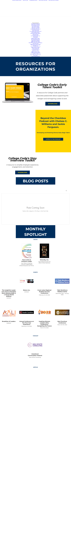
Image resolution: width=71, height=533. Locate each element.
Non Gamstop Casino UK (35, 39)
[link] (26, 257)
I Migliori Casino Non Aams (35, 52)
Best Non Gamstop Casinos (35, 32)
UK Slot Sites (35, 37)
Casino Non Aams (35, 34)
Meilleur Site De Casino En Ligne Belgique (35, 42)
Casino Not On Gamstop (35, 26)
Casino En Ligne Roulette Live (35, 46)
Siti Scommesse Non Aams (35, 25)
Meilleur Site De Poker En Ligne (35, 44)
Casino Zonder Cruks (35, 30)
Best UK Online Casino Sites (35, 35)
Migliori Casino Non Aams (35, 41)
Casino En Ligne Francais (35, 56)
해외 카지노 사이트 (35, 50)
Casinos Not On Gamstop (35, 24)
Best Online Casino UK (35, 28)
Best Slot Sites (35, 36)
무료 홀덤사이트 (35, 45)
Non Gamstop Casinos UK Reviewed (35, 31)
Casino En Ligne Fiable (35, 48)
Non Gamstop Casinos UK (35, 23)
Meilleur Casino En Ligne (36, 38)
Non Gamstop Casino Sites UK (35, 33)
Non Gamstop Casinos (35, 29)
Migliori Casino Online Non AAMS (35, 54)
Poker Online (35, 55)
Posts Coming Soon (35, 207)
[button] (52, 104)
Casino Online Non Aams (36, 49)
